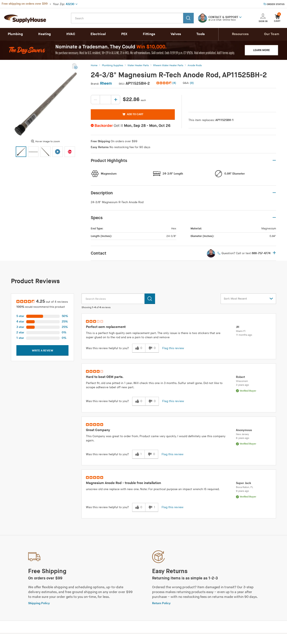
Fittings (149, 34)
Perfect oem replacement (106, 327)
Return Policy (161, 603)
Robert (240, 377)
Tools (200, 34)
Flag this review (173, 348)
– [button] (274, 160)
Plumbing (15, 34)
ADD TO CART (135, 114)
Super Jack (243, 483)
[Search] (188, 18)
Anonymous (244, 430)
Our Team (271, 34)
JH (237, 327)
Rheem (106, 83)
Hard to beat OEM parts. (105, 377)
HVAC (70, 34)
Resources (240, 34)
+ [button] (274, 253)
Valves (176, 34)
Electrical (98, 34)
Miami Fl (240, 331)
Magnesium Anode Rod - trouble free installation (123, 483)
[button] (240, 17)
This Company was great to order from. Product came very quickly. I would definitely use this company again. (155, 438)
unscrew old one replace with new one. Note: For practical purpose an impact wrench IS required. (153, 489)
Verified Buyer (248, 390)
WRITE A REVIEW (42, 350)
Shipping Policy (39, 603)
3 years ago (242, 385)
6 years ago (242, 438)
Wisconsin (242, 381)
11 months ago (244, 335)
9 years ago (242, 491)
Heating (44, 34)
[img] (164, 83)
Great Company (98, 430)
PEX (124, 34)
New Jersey (242, 434)
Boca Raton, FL (244, 487)
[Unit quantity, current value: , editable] (105, 99)
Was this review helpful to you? (107, 348)
